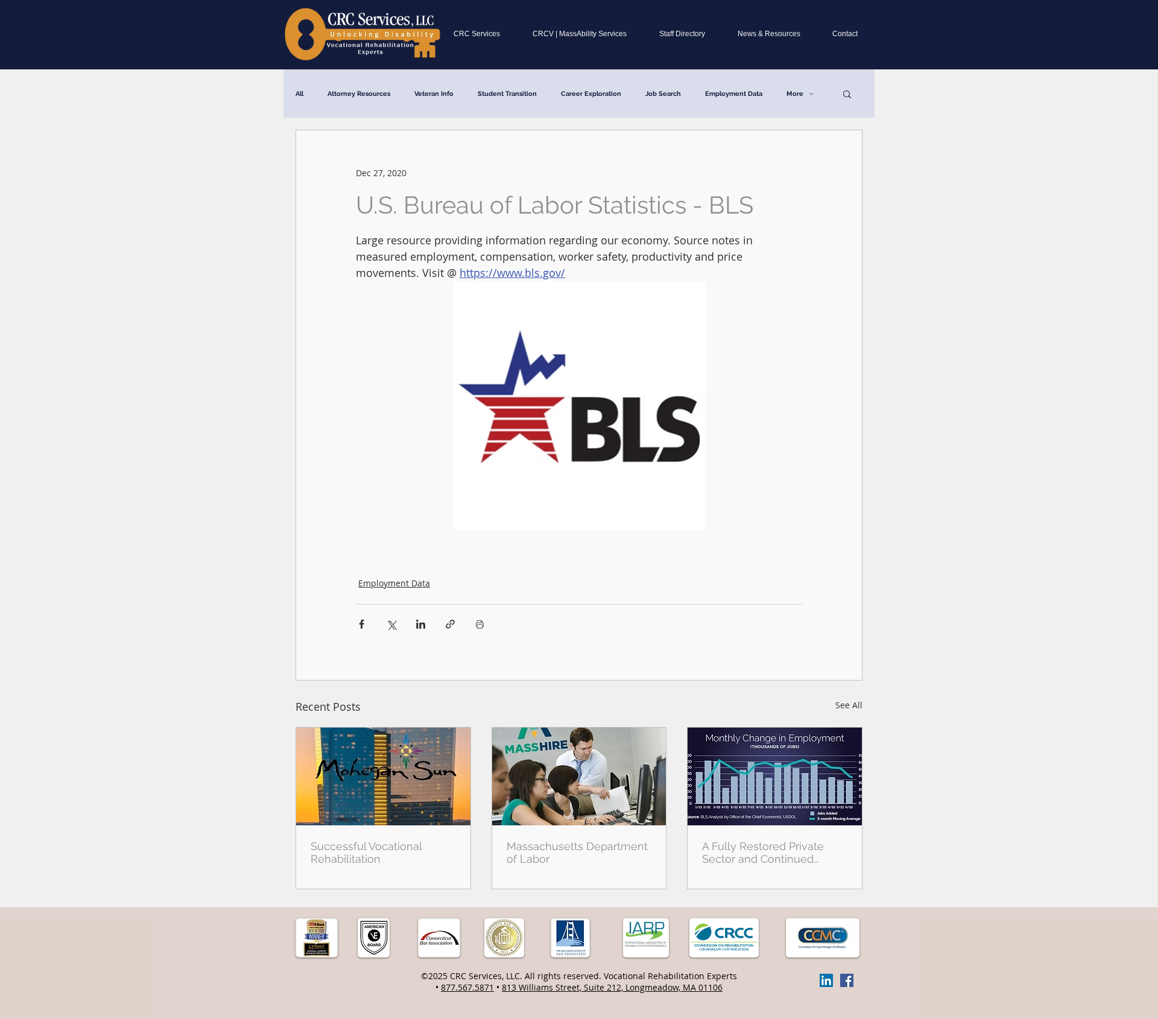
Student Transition (507, 94)
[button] (847, 93)
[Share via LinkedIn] (420, 624)
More (794, 94)
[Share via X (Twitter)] (391, 624)
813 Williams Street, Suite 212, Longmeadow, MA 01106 (612, 987)
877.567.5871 (467, 987)
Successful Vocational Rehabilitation (366, 852)
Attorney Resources (358, 94)
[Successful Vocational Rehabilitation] (383, 776)
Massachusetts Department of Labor (577, 852)
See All (848, 705)
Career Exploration (591, 94)
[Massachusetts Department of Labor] (579, 776)
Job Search (663, 94)
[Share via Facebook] (361, 624)
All (299, 94)
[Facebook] (846, 980)
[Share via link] (450, 624)
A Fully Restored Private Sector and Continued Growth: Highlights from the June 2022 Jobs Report (772, 852)
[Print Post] (480, 624)
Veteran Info (434, 94)
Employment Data (733, 94)
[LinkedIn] (826, 980)
